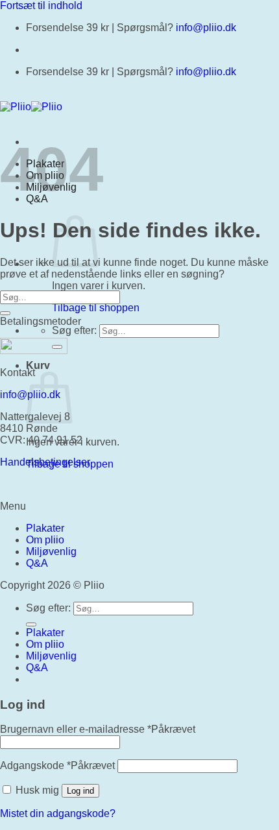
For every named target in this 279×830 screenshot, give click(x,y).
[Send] (5, 313)
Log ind (80, 791)
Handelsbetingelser (45, 462)
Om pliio (45, 539)
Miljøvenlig (51, 551)
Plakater (45, 528)
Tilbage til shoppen (96, 307)
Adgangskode (57, 765)
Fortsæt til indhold (41, 5)
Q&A (37, 563)
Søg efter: (74, 330)
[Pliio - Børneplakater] (31, 106)
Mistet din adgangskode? (57, 813)
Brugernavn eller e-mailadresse (97, 729)
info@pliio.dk (206, 27)
